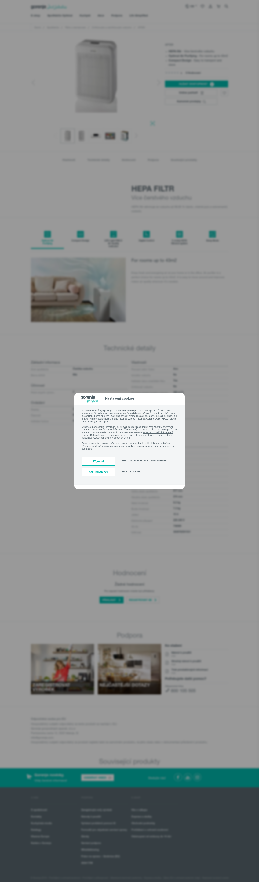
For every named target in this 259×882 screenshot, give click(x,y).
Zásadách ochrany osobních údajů (112, 437)
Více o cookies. (131, 472)
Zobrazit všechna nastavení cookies (144, 461)
